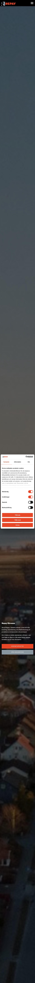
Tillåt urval (17, 520)
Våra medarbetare (17, 652)
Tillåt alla (17, 515)
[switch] (30, 497)
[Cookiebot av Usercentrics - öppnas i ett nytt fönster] (25, 457)
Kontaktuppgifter (17, 646)
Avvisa (17, 525)
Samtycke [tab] (6, 462)
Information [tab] (17, 462)
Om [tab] (29, 462)
